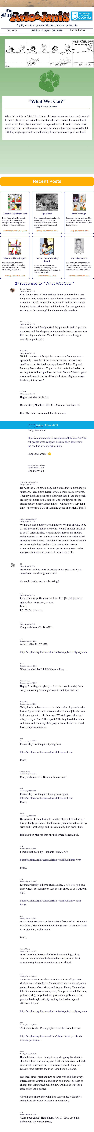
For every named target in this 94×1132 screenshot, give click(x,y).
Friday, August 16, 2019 (27, 291)
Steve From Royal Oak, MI (28, 519)
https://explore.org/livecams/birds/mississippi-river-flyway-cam (53, 652)
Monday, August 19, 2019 (28, 849)
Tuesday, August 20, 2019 (28, 1054)
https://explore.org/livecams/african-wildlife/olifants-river (50, 859)
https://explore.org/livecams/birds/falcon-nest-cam (46, 752)
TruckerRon (23, 351)
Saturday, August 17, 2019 (36, 467)
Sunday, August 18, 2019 (28, 791)
